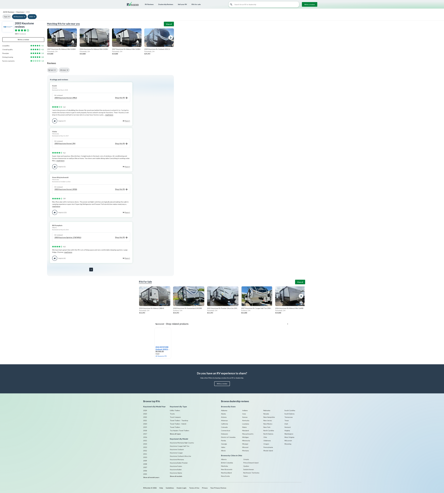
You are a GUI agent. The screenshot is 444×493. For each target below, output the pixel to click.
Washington (288, 434)
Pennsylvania (268, 447)
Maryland (245, 430)
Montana (245, 451)
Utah (286, 424)
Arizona (224, 417)
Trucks (172, 414)
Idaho (223, 447)
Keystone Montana (177, 459)
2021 (145, 420)
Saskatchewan (248, 469)
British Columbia (227, 463)
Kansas (245, 417)
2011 (145, 454)
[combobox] (53, 70)
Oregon (266, 444)
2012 (145, 451)
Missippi (245, 444)
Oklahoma (267, 441)
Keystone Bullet (176, 469)
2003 (31, 17)
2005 (145, 474)
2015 (145, 441)
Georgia (224, 444)
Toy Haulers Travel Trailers (179, 430)
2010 (145, 457)
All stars (63, 70)
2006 (145, 471)
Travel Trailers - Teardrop (179, 420)
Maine (244, 427)
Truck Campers (175, 417)
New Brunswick (226, 469)
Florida (223, 441)
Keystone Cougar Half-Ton (179, 446)
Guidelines (170, 488)
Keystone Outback (177, 449)
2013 (145, 447)
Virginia (287, 430)
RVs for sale (196, 4)
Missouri (245, 447)
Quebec (246, 466)
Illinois (223, 451)
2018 (145, 430)
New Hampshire (269, 417)
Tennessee (288, 417)
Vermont (287, 427)
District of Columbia (228, 437)
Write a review (309, 4)
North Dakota (268, 434)
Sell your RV (182, 4)
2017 (145, 434)
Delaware (224, 434)
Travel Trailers (175, 427)
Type (5, 17)
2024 (145, 410)
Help (161, 488)
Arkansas (224, 420)
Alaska (223, 414)
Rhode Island (268, 451)
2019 (145, 427)
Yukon (245, 476)
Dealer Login (181, 488)
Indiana (245, 410)
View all (169, 24)
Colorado (224, 427)
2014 (145, 444)
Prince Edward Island (250, 463)
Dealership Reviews (165, 4)
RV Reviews (149, 4)
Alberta (224, 459)
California (224, 424)
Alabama (224, 410)
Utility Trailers (175, 410)
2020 (145, 424)
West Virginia (289, 437)
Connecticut (225, 430)
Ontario (246, 459)
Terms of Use (194, 488)
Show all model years (151, 477)
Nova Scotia (225, 476)
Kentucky (245, 420)
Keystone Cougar (176, 453)
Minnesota (246, 441)
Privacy (205, 488)
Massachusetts (247, 434)
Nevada (266, 414)
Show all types (175, 434)
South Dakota (289, 414)
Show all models (176, 476)
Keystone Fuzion (176, 466)
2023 (145, 414)
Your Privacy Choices (218, 488)
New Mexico (267, 424)
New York (266, 427)
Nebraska (266, 410)
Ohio (265, 437)
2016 (145, 437)
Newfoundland (226, 473)
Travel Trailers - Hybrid (178, 424)
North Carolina (268, 430)
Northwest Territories (251, 473)
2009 (145, 461)
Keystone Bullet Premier (179, 463)
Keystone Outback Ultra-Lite (180, 456)
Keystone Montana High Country (182, 443)
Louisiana (245, 424)
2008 (145, 464)
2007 (145, 467)
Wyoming (287, 444)
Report (127, 121)
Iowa (244, 414)
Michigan (245, 437)
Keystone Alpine (176, 473)
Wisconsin (288, 441)
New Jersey (267, 420)
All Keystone (18, 17)
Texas (286, 420)
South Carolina (289, 410)
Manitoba (224, 466)
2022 (145, 417)
